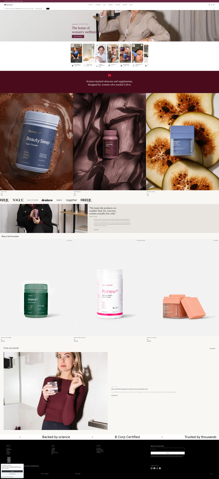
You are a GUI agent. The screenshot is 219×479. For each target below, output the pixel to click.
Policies (7, 451)
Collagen (53, 449)
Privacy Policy (77, 473)
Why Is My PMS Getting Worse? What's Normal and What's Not (129, 389)
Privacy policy (4, 476)
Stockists (8, 453)
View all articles (212, 348)
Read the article (114, 395)
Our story (8, 448)
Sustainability (8, 449)
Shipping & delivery (100, 451)
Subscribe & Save (54, 452)
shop (2, 195)
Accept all (12, 471)
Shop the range (78, 36)
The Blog (53, 448)
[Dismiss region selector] (213, 8)
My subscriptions (100, 449)
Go (47, 8)
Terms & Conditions (10, 476)
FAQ (52, 453)
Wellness (53, 451)
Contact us (99, 452)
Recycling (8, 452)
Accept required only (12, 473)
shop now (76, 341)
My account (99, 448)
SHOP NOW (3, 341)
